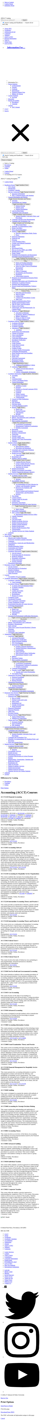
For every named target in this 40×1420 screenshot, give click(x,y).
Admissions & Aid (9, 32)
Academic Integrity (17, 324)
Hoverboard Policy (17, 248)
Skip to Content (9, 2)
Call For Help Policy (18, 211)
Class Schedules (16, 336)
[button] (20, 151)
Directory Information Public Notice (26, 233)
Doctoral (18, 387)
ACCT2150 (22, 867)
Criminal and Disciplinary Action (25, 297)
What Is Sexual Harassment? (24, 264)
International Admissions (11, 1267)
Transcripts (15, 434)
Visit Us (6, 40)
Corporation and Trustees (15, 548)
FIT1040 (10, 818)
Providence (15, 102)
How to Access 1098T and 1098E (22, 250)
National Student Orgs (18, 92)
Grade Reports (16, 346)
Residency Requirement (19, 432)
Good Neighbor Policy (18, 241)
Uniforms (14, 367)
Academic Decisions (18, 323)
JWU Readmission (17, 643)
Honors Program (20, 411)
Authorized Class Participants (20, 331)
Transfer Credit (16, 436)
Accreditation (8, 1240)
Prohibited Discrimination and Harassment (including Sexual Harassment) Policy (24, 255)
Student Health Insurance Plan (21, 528)
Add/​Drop (19, 330)
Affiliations (11, 544)
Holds (13, 246)
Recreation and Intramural (23, 448)
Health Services (16, 453)
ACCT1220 (13, 1004)
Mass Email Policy (21, 224)
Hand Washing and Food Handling (22, 353)
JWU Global (15, 512)
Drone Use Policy (17, 228)
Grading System (16, 348)
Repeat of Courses (17, 431)
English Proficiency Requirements (26, 648)
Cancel (3, 1418)
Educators (11, 99)
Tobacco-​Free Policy (18, 306)
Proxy (17, 235)
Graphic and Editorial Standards (21, 243)
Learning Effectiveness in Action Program (20, 756)
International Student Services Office (26, 514)
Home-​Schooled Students (19, 641)
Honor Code (15, 355)
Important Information (18, 194)
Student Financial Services (19, 523)
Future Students (12, 84)
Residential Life (16, 457)
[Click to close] (23, 80)
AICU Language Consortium (16, 600)
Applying (11, 636)
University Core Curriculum (16, 632)
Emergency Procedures (18, 502)
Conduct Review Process (23, 462)
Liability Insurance (17, 516)
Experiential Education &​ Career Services (24, 504)
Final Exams (15, 341)
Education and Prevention (23, 292)
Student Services (13, 473)
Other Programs (12, 573)
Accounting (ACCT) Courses (17, 576)
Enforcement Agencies (22, 276)
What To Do (19, 269)
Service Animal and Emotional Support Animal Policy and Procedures (27, 491)
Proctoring (15, 429)
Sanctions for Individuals (23, 465)
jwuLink (14, 97)
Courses (6, 173)
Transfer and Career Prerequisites (21, 439)
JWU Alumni (16, 107)
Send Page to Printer (7, 1406)
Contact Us (7, 1283)
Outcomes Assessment (18, 358)
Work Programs (16, 706)
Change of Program (17, 333)
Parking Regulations (22, 209)
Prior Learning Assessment (20, 421)
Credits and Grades (17, 590)
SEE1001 (20, 816)
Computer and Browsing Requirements (23, 219)
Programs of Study (9, 565)
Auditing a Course (21, 386)
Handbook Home (9, 185)
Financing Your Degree (11, 693)
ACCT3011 (13, 965)
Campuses (7, 33)
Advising (14, 200)
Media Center (8, 1271)
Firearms (14, 240)
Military (14, 656)
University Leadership (14, 549)
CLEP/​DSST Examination (23, 424)
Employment (8, 1260)
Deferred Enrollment (18, 677)
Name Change (16, 253)
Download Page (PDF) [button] (7, 1412)
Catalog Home (8, 4)
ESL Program (16, 402)
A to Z (6, 109)
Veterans (14, 441)
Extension (18, 391)
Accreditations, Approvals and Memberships (21, 543)
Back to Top (4, 1398)
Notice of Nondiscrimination (24, 263)
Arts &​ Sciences (16, 553)
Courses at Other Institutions (20, 399)
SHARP (18, 414)
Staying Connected (13, 192)
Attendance (15, 328)
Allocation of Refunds (22, 313)
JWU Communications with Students (23, 195)
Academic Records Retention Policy (22, 586)
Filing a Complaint (21, 271)
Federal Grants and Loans (19, 700)
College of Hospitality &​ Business (26, 372)
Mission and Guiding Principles (17, 538)
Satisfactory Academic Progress (21, 283)
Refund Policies (12, 715)
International (15, 90)
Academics (7, 30)
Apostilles (15, 375)
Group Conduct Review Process (25, 463)
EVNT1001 (4, 815)
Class (13, 377)
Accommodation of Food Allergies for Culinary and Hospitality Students (27, 485)
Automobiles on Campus (19, 202)
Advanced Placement (18, 638)
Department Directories (15, 563)
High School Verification (19, 639)
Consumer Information (11, 1258)
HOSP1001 (4, 816)
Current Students (13, 95)
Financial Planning (13, 710)
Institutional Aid (16, 703)
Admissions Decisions (14, 675)
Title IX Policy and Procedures (21, 304)
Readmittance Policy (18, 361)
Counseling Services (18, 451)
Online (6, 168)
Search (6, 111)
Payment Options (13, 713)
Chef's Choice (8, 1255)
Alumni (10, 105)
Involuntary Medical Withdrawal (25, 314)
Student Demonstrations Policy (21, 302)
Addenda (11, 532)
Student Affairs (12, 443)
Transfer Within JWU (18, 437)
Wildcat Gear (8, 1281)
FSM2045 (29, 815)
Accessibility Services (18, 481)
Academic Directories (14, 551)
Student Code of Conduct (19, 458)
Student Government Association (21, 470)
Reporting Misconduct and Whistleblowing (24, 281)
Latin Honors (19, 412)
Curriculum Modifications (19, 338)
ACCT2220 (13, 986)
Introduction (11, 188)
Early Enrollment (17, 679)
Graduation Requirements (19, 351)
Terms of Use (8, 1276)
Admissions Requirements (16, 682)
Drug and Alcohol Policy (19, 229)
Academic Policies (13, 321)
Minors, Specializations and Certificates (23, 417)
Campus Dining (16, 497)
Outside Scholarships (18, 705)
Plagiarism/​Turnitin (17, 360)
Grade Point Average (18, 345)
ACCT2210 (13, 934)
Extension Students (17, 722)
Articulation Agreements (15, 687)
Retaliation (19, 274)
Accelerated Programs (14, 599)
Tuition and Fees (13, 720)
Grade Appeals (16, 343)
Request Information (10, 38)
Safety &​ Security (13, 764)
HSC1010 (13, 816)
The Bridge (15, 496)
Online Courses (20, 394)
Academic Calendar (14, 190)
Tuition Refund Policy (18, 716)
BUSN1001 (21, 813)
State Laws (19, 299)
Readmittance (16, 594)
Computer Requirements (19, 668)
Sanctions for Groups (22, 467)
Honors (14, 407)
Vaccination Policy (17, 673)
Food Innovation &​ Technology (21, 555)
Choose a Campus (6, 160)
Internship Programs (18, 416)
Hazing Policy (16, 245)
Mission (6, 1273)
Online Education (17, 560)
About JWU (8, 28)
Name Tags (15, 356)
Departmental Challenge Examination (27, 426)
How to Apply (16, 698)
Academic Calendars (14, 580)
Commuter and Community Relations (23, 450)
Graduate (14, 89)
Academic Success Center (19, 475)
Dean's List (19, 409)
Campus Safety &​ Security (20, 499)
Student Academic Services (20, 521)
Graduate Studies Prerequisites (21, 350)
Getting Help (19, 296)
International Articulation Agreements (23, 691)
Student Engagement (18, 468)
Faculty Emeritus (17, 561)
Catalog (6, 1253)
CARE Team (16, 501)
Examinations (20, 650)
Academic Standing (17, 326)
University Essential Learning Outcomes (20, 539)
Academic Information (14, 373)
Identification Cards (17, 251)
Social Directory (9, 1275)
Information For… (16, 47)
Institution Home (9, 5)
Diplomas (15, 400)
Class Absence (20, 455)
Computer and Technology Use (21, 221)
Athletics (7, 35)
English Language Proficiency (24, 646)
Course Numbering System (16, 602)
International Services (14, 754)
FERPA (14, 231)
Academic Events (13, 597)
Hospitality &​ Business (18, 558)
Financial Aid (16, 238)
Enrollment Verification (19, 340)
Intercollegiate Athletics (22, 446)
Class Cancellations (17, 335)
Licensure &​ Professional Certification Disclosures (23, 616)
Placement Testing (17, 419)
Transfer (14, 87)
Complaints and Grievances (20, 212)
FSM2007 (18, 818)
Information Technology (19, 511)
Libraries (14, 518)
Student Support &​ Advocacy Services (23, 472)
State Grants (15, 701)
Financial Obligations (18, 236)
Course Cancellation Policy (20, 380)
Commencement (16, 379)
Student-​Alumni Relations (19, 524)
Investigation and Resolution (24, 273)
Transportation (16, 529)
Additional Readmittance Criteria (25, 365)
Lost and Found (16, 519)
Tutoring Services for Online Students (23, 531)
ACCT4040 (22, 1038)
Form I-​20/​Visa (20, 651)
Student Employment (18, 526)
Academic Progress (14, 694)
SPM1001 (28, 816)
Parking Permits (20, 206)
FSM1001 (13, 815)
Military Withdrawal (21, 316)
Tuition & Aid (8, 1278)
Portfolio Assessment (22, 428)
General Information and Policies (18, 197)
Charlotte (14, 104)
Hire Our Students (9, 1265)
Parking (10, 758)
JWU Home (11, 187)
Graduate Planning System (20, 405)
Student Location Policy (19, 621)
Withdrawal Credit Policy (19, 718)
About (6, 1235)
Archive (6, 774)
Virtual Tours (8, 1280)
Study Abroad (20, 509)
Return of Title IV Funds (23, 318)
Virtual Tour (8, 42)
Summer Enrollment (21, 395)
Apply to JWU (8, 37)
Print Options (5, 788)
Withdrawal (15, 311)
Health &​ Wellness (17, 556)
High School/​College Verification (25, 653)
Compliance (8, 1257)
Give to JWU (8, 43)
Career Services (9, 1252)
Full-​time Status (16, 404)
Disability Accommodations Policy (22, 226)
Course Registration (18, 382)
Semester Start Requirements (20, 284)
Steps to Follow (20, 294)
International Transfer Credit (24, 655)
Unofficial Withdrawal (22, 319)
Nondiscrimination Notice (15, 546)
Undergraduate (16, 85)
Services (18, 479)
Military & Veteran (17, 94)
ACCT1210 (13, 841)
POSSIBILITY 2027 (10, 1262)
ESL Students (16, 725)
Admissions (7, 634)
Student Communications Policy (21, 301)
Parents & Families (13, 100)
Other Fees (11, 711)
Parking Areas (20, 207)
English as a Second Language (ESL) (27, 389)
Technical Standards (18, 686)
